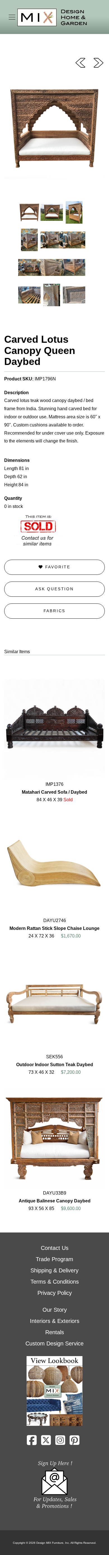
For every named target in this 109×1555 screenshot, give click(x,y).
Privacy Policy (54, 1293)
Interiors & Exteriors (54, 1321)
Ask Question (54, 589)
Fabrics (55, 611)
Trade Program (54, 1259)
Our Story (54, 1310)
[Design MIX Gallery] (52, 17)
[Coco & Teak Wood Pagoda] (98, 62)
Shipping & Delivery (54, 1270)
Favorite (56, 567)
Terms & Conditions (54, 1282)
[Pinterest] (74, 1442)
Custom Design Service (54, 1343)
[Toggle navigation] (12, 17)
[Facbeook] (32, 1442)
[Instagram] (60, 1442)
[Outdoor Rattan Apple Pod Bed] (80, 62)
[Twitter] (46, 1442)
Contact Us (54, 1248)
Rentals (54, 1332)
